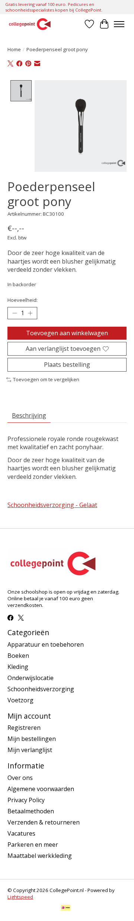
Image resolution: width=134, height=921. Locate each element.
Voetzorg (20, 700)
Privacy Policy (26, 800)
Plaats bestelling (67, 364)
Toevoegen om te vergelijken (46, 379)
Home (14, 49)
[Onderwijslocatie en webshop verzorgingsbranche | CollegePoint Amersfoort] (29, 24)
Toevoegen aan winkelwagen (67, 333)
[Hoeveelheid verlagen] (14, 313)
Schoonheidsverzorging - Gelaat (52, 505)
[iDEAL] (65, 908)
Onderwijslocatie (30, 678)
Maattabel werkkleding (39, 856)
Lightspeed (20, 897)
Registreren (24, 728)
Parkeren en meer (32, 844)
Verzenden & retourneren (43, 822)
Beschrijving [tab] (29, 415)
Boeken (18, 655)
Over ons (20, 778)
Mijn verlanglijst (29, 750)
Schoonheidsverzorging (40, 689)
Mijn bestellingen (31, 739)
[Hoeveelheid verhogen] (30, 313)
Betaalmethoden (30, 811)
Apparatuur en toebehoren (45, 644)
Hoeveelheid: (22, 300)
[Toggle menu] (119, 24)
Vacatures (21, 833)
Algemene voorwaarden (40, 789)
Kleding (17, 667)
